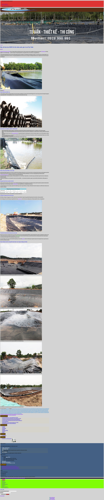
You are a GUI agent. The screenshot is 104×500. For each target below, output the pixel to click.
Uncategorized (4, 435)
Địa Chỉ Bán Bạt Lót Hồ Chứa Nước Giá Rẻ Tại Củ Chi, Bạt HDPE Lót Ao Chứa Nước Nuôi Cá (11, 414)
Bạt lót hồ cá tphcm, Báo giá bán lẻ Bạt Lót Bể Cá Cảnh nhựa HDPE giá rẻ (12, 420)
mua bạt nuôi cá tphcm (13, 412)
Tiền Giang (5, 413)
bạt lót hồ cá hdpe (3, 410)
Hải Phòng (29, 411)
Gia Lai (14, 411)
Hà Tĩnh (24, 411)
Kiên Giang (47, 411)
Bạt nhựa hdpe (37, 410)
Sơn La (37, 412)
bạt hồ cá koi (15, 409)
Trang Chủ (3, 426)
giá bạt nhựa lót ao (5, 411)
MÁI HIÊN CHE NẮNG (5, 430)
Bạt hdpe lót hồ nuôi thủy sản (4, 409)
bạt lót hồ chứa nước (19, 410)
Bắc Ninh (21, 408)
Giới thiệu (3, 427)
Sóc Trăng (35, 412)
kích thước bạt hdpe (43, 411)
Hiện (3, 90)
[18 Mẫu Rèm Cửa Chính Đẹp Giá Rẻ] (13, 442)
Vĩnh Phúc (17, 413)
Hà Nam (22, 411)
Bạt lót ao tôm (35, 409)
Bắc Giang (15, 408)
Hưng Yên (39, 411)
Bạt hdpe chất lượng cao (42, 408)
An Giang (13, 408)
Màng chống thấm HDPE (7, 412)
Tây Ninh (39, 412)
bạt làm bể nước (19, 409)
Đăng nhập (7, 494)
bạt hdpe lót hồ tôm (11, 409)
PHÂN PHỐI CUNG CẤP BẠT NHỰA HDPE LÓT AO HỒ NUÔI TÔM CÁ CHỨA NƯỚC (15, 478)
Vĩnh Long (15, 413)
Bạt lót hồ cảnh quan (13, 410)
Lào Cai (1, 412)
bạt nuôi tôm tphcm (42, 410)
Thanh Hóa (42, 412)
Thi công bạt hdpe (46, 412)
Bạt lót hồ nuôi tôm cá (29, 410)
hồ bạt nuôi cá (32, 411)
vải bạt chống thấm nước (10, 413)
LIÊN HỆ (3, 432)
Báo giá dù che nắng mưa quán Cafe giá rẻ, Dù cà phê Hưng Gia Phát (11, 418)
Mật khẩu (1, 492)
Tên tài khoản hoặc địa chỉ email (4, 491)
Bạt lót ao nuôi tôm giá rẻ (30, 409)
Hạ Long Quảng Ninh (17, 411)
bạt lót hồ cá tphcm (8, 410)
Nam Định (18, 412)
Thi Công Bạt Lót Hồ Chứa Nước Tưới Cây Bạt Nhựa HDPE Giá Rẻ (11, 419)
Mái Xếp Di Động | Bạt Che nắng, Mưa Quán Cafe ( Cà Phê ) (10, 422)
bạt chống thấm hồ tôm (33, 408)
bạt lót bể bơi (44, 409)
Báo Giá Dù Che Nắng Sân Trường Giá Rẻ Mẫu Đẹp (9, 423)
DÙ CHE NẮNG (4, 428)
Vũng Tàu (20, 413)
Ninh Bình (29, 412)
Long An (3, 412)
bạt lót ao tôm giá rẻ (39, 409)
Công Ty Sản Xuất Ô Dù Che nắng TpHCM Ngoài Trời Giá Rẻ (10, 417)
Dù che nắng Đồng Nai (5, 421)
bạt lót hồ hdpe (24, 410)
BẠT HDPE (7, 408)
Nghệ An (21, 412)
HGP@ (2, 49)
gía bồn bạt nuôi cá (10, 411)
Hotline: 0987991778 (5, 4)
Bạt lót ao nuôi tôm (24, 409)
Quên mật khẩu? (2, 495)
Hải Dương (26, 411)
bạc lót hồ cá (18, 408)
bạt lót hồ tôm (33, 410)
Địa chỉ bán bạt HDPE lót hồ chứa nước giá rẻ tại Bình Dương (8, 415)
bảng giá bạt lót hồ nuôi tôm (26, 408)
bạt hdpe (37, 408)
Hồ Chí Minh (36, 411)
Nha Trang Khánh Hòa (24, 412)
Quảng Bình (31, 412)
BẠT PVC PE (3, 431)
